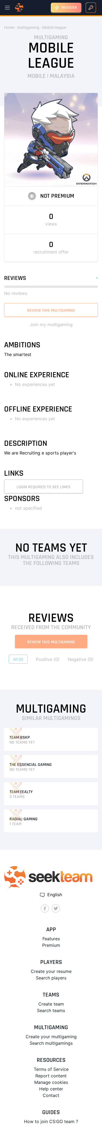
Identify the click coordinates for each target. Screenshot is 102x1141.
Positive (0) (48, 659)
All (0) (18, 659)
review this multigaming (51, 310)
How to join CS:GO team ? (51, 1121)
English (54, 894)
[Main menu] (7, 7)
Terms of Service (51, 1069)
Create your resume (51, 971)
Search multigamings (51, 1043)
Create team (51, 1004)
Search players (51, 978)
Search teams (51, 1010)
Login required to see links (43, 487)
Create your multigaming (51, 1036)
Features (51, 938)
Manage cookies (51, 1082)
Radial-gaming (24, 819)
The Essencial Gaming (31, 765)
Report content (51, 1075)
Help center (51, 1088)
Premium (51, 945)
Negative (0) (81, 659)
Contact (51, 1095)
